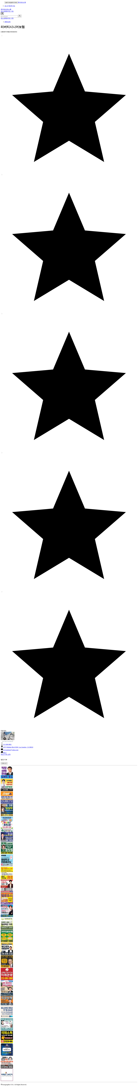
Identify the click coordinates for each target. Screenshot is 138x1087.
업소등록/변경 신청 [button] (7, 11)
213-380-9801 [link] (7, 744)
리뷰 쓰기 (4, 763)
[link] (69, 772)
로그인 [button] (7, 6)
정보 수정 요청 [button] (6, 754)
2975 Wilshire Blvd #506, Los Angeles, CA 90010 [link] (18, 747)
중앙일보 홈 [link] (22, 2)
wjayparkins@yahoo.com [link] (10, 750)
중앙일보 (6, 9)
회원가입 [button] (12, 6)
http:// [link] (4, 752)
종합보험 (8, 22)
